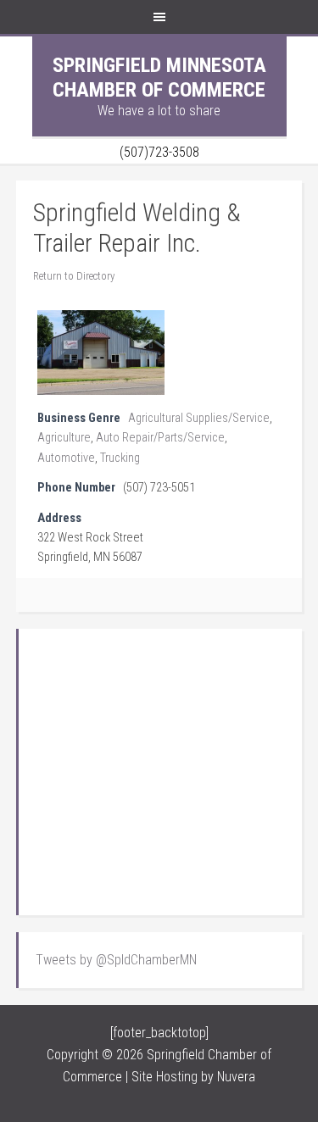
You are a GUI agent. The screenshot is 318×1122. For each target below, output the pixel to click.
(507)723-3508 (159, 152)
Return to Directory (73, 275)
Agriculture (64, 437)
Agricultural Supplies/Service (199, 418)
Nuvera (236, 1077)
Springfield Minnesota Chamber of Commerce (159, 77)
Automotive (66, 458)
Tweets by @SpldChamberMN (116, 960)
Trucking (120, 458)
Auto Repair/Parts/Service (160, 437)
